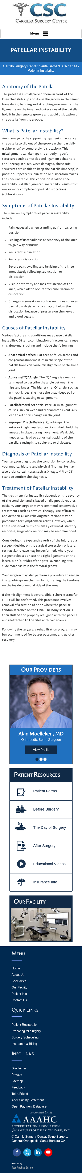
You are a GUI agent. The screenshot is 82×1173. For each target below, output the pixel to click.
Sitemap (17, 1081)
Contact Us (19, 1000)
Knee (73, 66)
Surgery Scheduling (25, 1037)
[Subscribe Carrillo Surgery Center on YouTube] (48, 1152)
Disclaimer (19, 1068)
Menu (34, 33)
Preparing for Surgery (26, 1031)
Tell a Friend (20, 1093)
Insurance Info (45, 882)
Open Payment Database (29, 1106)
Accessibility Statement (28, 1100)
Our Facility (19, 987)
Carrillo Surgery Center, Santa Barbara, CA (35, 66)
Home (16, 968)
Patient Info (19, 993)
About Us (18, 974)
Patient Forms (45, 791)
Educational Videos (49, 864)
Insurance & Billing (24, 1043)
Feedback (18, 1087)
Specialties (19, 981)
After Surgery (44, 846)
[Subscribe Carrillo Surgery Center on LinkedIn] (38, 1152)
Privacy (17, 1074)
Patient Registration (25, 1024)
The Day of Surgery (49, 827)
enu (18, 954)
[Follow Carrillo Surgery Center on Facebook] (17, 1152)
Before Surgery (46, 809)
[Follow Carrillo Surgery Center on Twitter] (27, 1152)
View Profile (41, 749)
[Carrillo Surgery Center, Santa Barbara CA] (41, 12)
